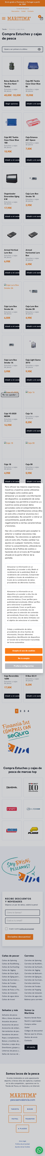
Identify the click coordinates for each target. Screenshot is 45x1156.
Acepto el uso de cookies (23, 650)
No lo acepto (24, 658)
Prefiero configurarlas (24, 666)
